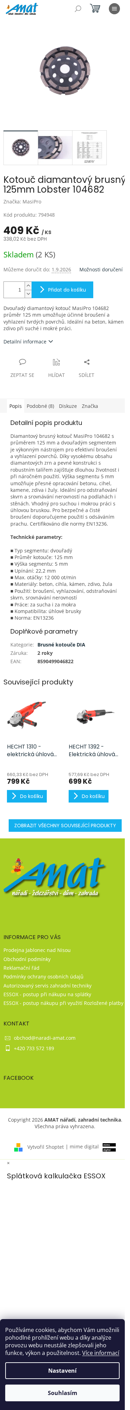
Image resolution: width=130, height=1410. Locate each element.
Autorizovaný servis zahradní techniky (47, 985)
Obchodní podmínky (27, 959)
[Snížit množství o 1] (28, 294)
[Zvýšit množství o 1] (28, 286)
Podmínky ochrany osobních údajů (43, 976)
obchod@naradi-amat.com (45, 1038)
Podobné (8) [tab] (40, 406)
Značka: (22, 201)
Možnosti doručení (101, 269)
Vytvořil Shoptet (45, 1146)
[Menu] (114, 9)
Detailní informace (24, 341)
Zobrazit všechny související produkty (65, 825)
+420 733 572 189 (34, 1048)
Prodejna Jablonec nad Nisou (37, 950)
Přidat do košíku (67, 289)
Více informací (100, 1353)
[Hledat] (78, 9)
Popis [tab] (15, 406)
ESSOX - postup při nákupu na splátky (47, 994)
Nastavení (62, 1370)
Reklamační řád (21, 967)
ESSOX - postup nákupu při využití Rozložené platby (63, 1003)
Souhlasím (62, 1393)
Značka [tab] (90, 406)
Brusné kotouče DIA (61, 644)
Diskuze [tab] (68, 406)
